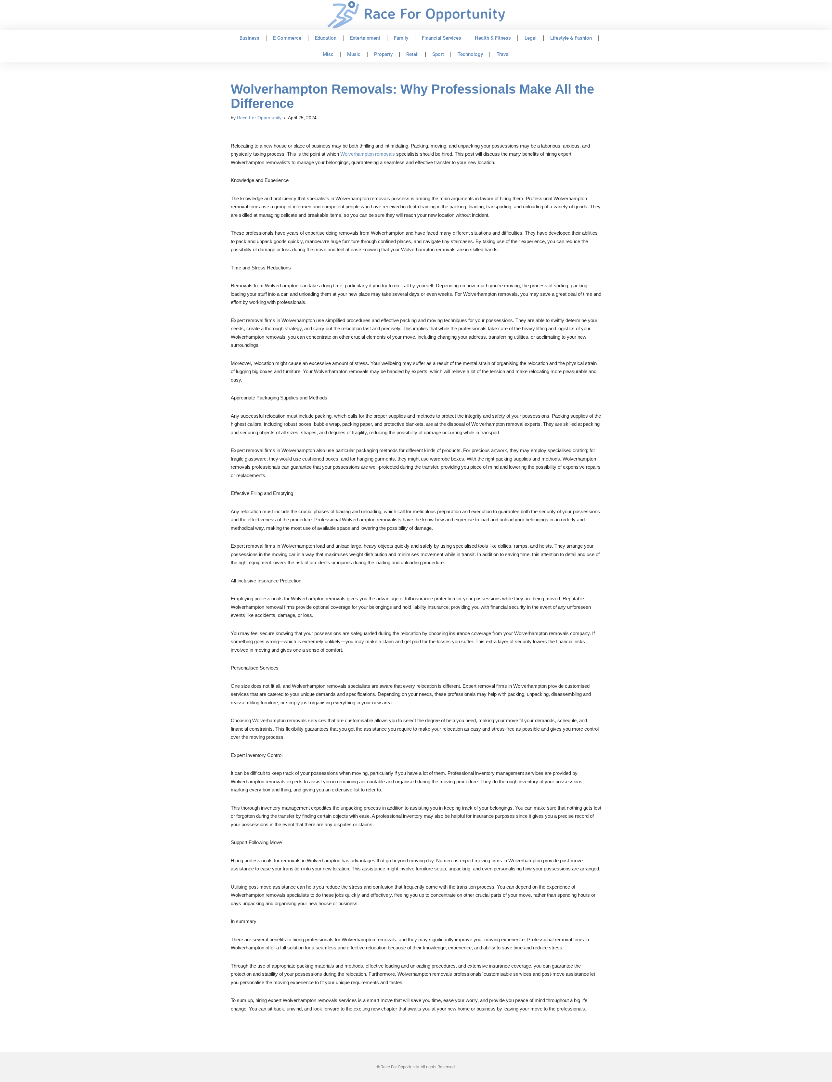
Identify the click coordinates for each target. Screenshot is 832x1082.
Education (325, 38)
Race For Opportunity (259, 117)
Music (353, 54)
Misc (328, 54)
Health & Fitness (493, 38)
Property (383, 54)
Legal (531, 38)
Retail (412, 54)
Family (401, 38)
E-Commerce (287, 38)
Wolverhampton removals (367, 154)
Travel (503, 54)
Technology (470, 54)
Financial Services (441, 38)
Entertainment (365, 38)
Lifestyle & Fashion (571, 38)
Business (249, 38)
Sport (438, 54)
